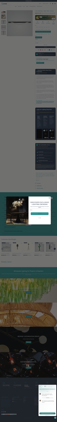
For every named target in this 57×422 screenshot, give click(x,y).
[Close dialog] (49, 198)
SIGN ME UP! (39, 213)
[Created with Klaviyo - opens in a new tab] (28, 224)
